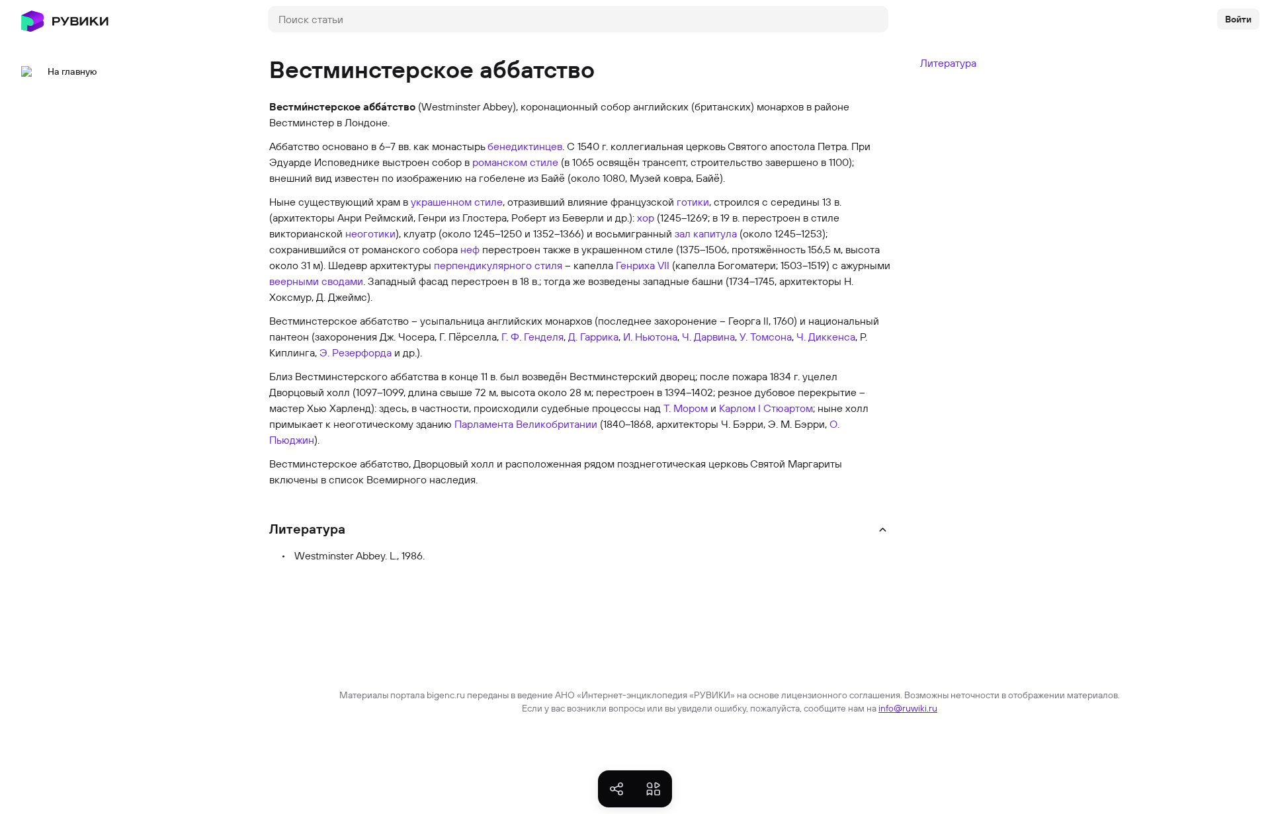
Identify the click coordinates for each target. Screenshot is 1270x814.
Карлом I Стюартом (766, 408)
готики (693, 201)
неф (470, 249)
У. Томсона (766, 336)
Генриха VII (642, 265)
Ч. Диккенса (825, 336)
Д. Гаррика (593, 336)
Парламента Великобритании (525, 423)
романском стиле (515, 162)
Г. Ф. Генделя (532, 336)
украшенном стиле (457, 201)
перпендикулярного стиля (498, 265)
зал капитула (706, 233)
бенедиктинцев (524, 146)
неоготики (370, 233)
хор (645, 217)
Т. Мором (685, 408)
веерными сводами (316, 281)
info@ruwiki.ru (907, 708)
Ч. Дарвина (708, 336)
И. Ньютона (650, 336)
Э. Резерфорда (355, 352)
